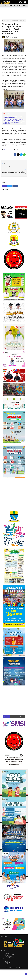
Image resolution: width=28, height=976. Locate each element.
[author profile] (3, 36)
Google (4, 185)
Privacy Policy (7, 955)
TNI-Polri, (16, 37)
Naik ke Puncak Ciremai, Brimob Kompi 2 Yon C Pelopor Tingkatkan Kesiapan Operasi (13, 120)
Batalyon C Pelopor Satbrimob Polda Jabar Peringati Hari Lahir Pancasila (12, 117)
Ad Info (6, 964)
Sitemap (6, 961)
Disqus (9, 185)
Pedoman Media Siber (9, 957)
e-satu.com (7, 967)
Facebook (15, 185)
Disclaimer (7, 953)
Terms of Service (8, 956)
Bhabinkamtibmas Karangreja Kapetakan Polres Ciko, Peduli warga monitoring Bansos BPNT (12, 29)
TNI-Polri (5, 149)
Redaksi (6, 963)
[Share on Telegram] (21, 154)
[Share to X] (18, 154)
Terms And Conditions (9, 954)
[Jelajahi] (25, 2)
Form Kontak (7, 962)
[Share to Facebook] (15, 154)
